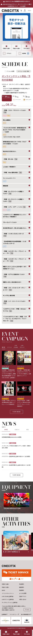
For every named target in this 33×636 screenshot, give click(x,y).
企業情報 (4, 614)
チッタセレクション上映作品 (9, 602)
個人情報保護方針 (25, 614)
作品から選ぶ (16, 48)
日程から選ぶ (6, 48)
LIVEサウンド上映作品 (8, 599)
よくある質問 (22, 593)
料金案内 (21, 584)
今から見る (27, 48)
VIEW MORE (16, 412)
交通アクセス (22, 596)
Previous (1, 501)
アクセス (27, 609)
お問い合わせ (22, 599)
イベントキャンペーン (8, 593)
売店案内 (21, 590)
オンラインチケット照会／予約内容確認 (16, 77)
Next (30, 501)
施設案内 (21, 587)
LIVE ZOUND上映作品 (7, 596)
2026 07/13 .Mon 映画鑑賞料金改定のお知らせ (17, 1)
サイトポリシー (13, 614)
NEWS (3, 590)
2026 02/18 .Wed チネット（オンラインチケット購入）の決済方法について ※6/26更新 (17, 5)
